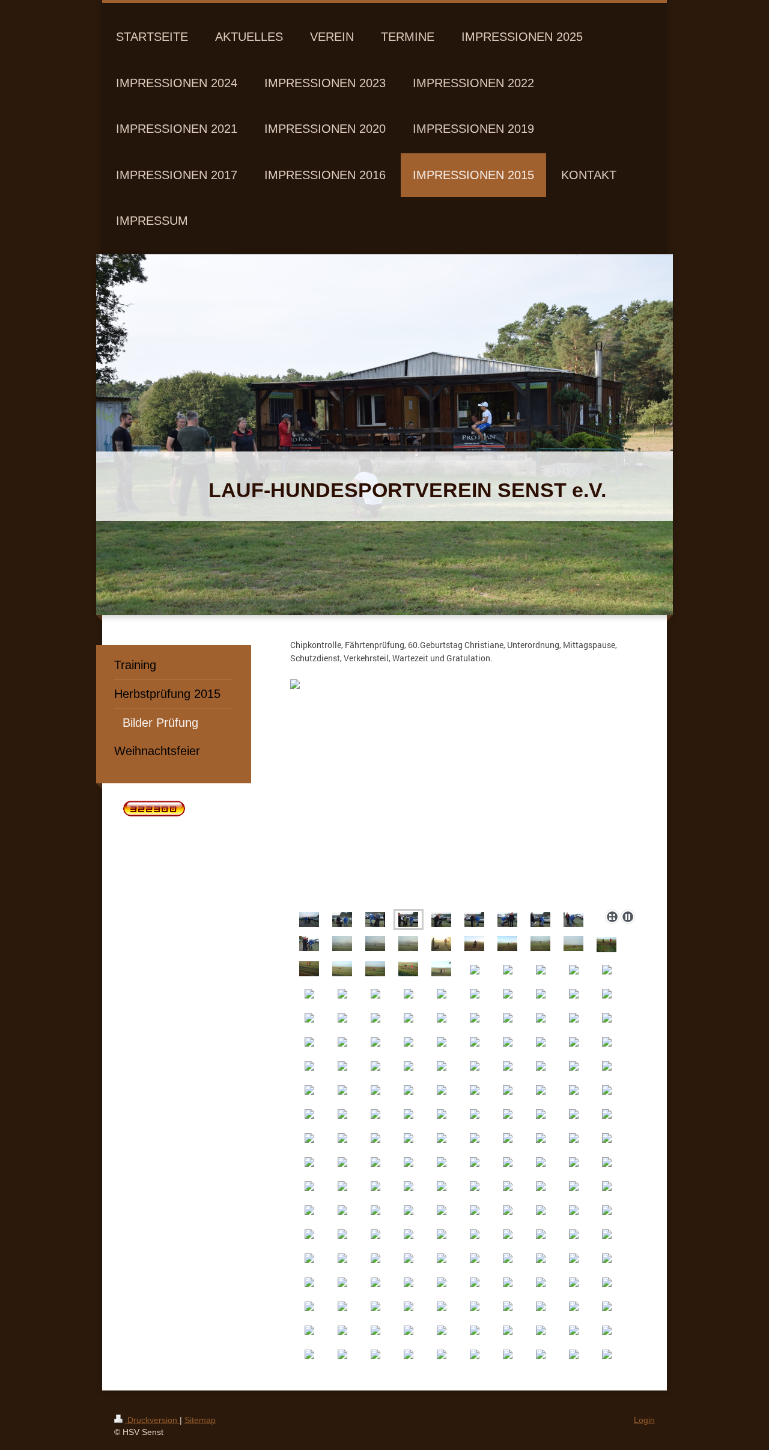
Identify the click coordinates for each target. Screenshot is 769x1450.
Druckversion (152, 1420)
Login (644, 1420)
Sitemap (200, 1420)
